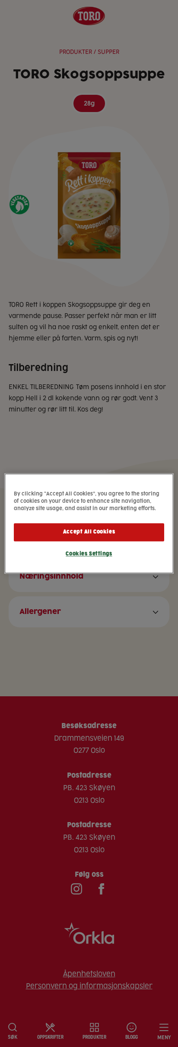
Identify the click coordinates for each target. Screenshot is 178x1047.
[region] (88, 523)
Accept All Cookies (89, 532)
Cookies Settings (89, 554)
